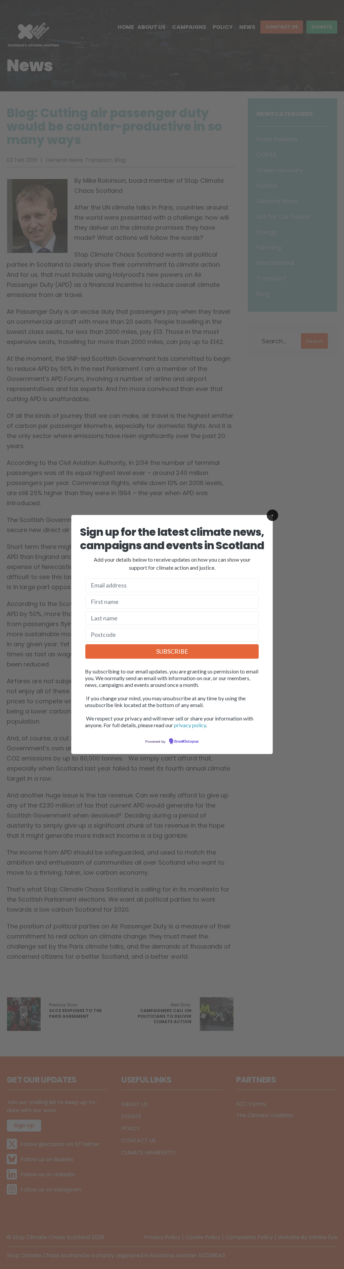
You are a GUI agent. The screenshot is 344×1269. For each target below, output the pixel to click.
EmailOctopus (186, 741)
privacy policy (190, 725)
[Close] (272, 515)
